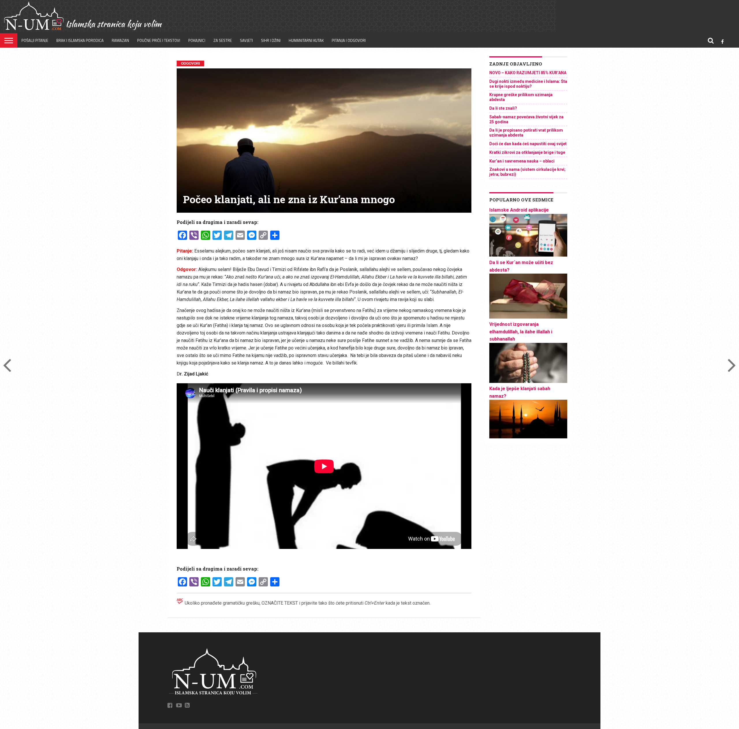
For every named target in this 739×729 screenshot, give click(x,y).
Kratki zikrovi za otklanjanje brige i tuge (527, 152)
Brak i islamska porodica (80, 40)
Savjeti (246, 40)
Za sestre (222, 40)
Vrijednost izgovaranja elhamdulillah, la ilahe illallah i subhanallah (520, 331)
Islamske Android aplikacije (519, 210)
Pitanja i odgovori (349, 40)
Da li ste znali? (503, 108)
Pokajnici (196, 40)
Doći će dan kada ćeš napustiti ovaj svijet (528, 143)
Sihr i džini (271, 40)
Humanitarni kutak (306, 40)
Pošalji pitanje (34, 40)
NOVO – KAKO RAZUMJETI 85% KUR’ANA (527, 72)
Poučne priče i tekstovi (158, 40)
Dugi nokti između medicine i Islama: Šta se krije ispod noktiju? (528, 84)
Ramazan (120, 40)
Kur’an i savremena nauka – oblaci (522, 161)
